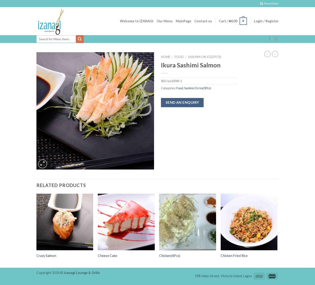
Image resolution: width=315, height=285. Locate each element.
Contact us (203, 21)
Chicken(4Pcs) (169, 256)
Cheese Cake (107, 256)
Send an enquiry (182, 102)
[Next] (277, 230)
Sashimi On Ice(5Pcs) (204, 57)
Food (179, 57)
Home (165, 57)
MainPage (183, 21)
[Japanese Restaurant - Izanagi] (59, 21)
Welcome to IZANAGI (136, 21)
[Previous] (36, 230)
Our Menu (164, 21)
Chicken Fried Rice (234, 256)
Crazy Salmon (46, 256)
